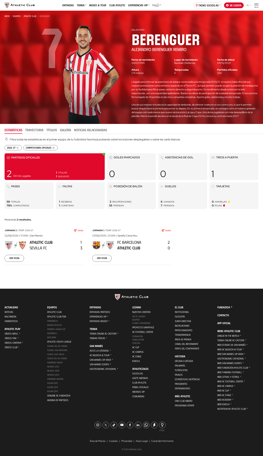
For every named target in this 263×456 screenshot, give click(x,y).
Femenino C (52, 333)
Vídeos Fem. (11, 338)
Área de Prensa (183, 339)
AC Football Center (142, 331)
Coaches (136, 343)
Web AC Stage (224, 395)
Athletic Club (30, 16)
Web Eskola (223, 404)
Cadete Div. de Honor (57, 358)
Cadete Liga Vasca (55, 354)
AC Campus (138, 351)
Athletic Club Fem (56, 316)
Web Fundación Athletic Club (232, 367)
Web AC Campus (225, 385)
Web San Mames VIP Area (230, 353)
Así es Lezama (138, 316)
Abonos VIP (138, 391)
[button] (55, 166)
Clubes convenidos (141, 323)
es (248, 5)
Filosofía (180, 316)
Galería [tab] (65, 130)
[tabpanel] (131, 205)
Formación (137, 336)
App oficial (224, 323)
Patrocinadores (183, 330)
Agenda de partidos (57, 400)
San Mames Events (99, 364)
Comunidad (138, 396)
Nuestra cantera (141, 311)
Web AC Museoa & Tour (229, 349)
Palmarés (180, 365)
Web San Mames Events (229, 363)
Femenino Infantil (55, 379)
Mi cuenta (235, 5)
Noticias (9, 311)
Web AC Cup (223, 390)
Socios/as (137, 373)
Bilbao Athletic (54, 325)
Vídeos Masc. (11, 333)
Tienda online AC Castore (103, 333)
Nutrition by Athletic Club (231, 408)
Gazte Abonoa (140, 378)
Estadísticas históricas (187, 379)
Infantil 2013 (53, 374)
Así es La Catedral (99, 350)
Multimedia (10, 316)
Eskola (136, 360)
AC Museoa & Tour (99, 355)
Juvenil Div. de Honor (57, 346)
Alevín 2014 (52, 387)
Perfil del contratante (187, 348)
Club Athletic (139, 382)
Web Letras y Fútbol (228, 376)
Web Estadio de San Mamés (231, 344)
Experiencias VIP (98, 316)
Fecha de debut (226, 59)
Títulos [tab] (51, 130)
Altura (135, 69)
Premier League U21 (56, 329)
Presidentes (181, 383)
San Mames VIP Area (100, 359)
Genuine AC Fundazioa (58, 395)
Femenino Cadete (55, 362)
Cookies (113, 441)
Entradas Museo (99, 321)
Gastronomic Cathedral (103, 368)
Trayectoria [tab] (34, 130)
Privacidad (126, 441)
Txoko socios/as (208, 5)
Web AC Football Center (230, 381)
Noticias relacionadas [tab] (90, 130)
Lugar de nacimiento (186, 59)
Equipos (16, 16)
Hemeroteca (11, 321)
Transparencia (183, 334)
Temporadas (181, 69)
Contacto (223, 315)
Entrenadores (182, 388)
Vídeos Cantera (13, 342)
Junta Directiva (183, 321)
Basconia (51, 337)
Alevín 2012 (52, 383)
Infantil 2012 (53, 366)
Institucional (182, 311)
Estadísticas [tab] (13, 130)
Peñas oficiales (140, 387)
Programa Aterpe (184, 405)
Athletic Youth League (59, 341)
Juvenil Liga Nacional (57, 350)
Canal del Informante (186, 343)
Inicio (7, 16)
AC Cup (135, 347)
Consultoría (138, 339)
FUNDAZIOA (223, 307)
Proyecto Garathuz (143, 327)
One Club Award (183, 400)
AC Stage (136, 356)
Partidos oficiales (227, 69)
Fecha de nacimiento (143, 59)
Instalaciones (182, 325)
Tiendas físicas (97, 338)
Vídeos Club (11, 347)
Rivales (179, 374)
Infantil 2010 (53, 370)
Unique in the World (228, 335)
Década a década (184, 360)
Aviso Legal (142, 441)
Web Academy (224, 399)
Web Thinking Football (229, 372)
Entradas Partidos (100, 311)
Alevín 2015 (52, 391)
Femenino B (52, 321)
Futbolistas (181, 370)
